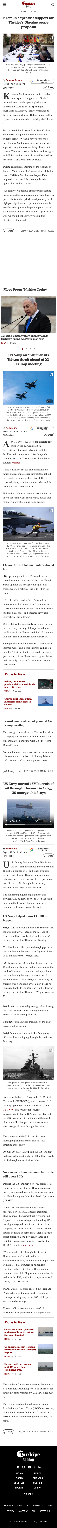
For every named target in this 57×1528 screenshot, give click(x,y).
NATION (19, 1473)
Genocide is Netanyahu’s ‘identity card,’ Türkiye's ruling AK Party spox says (24, 337)
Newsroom (11, 428)
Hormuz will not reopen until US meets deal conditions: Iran (17, 1367)
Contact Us (38, 1505)
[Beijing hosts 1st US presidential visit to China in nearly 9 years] (45, 684)
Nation (33, 11)
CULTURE (37, 1483)
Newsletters (23, 1505)
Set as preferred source (44, 81)
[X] (17, 1467)
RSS (33, 1511)
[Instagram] (23, 1467)
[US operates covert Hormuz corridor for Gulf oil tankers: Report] (45, 1349)
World (7, 691)
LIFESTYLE (19, 1483)
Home (23, 11)
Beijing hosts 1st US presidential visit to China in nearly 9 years (20, 684)
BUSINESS (38, 1478)
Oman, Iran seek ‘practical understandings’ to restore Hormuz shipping (19, 1332)
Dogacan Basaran (14, 80)
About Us (8, 1505)
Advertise (23, 1511)
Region (7, 1339)
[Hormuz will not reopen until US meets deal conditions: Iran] (45, 1366)
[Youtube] (29, 1467)
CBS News (8, 1109)
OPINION (38, 1488)
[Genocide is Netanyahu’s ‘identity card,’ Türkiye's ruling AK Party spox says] (28, 314)
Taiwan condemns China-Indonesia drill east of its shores (18, 701)
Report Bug (45, 1511)
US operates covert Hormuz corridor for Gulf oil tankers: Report (20, 1349)
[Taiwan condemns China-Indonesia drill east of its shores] (45, 701)
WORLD (19, 1478)
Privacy (10, 1511)
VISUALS (28, 1494)
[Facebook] (35, 1467)
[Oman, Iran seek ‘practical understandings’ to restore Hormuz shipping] (45, 1332)
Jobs (50, 1505)
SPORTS (19, 1488)
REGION (38, 1473)
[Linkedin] (39, 1467)
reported (16, 462)
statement (28, 1245)
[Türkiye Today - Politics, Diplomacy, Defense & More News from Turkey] (28, 4)
